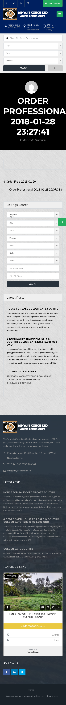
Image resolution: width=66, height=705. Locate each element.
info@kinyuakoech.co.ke (19, 470)
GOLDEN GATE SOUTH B (22, 371)
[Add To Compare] (53, 607)
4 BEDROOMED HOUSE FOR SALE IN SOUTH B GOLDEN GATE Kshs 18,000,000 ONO (32, 342)
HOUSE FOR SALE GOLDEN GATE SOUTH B (32, 308)
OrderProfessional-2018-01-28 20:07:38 (35, 189)
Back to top (53, 696)
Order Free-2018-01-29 (20, 181)
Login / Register (54, 3)
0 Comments (40, 140)
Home (31, 690)
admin (25, 140)
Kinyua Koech (33, 652)
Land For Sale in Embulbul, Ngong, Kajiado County (33, 615)
